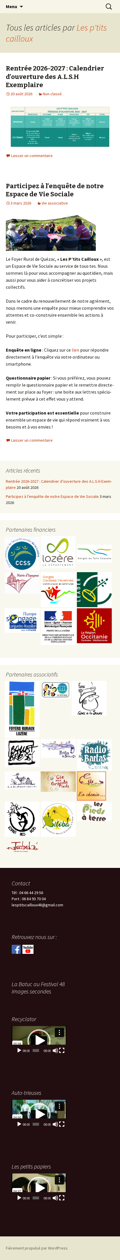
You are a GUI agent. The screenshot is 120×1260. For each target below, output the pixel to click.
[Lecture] (19, 1050)
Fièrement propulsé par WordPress (37, 1248)
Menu (11, 6)
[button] (39, 1041)
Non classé (52, 93)
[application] (39, 1040)
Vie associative (55, 203)
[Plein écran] (62, 1050)
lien (75, 350)
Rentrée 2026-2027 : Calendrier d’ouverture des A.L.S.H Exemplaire (55, 76)
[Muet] (55, 1050)
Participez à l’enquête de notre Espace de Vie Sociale (55, 190)
